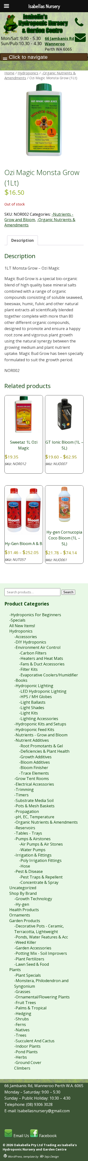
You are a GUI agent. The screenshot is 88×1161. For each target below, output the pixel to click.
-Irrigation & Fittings (33, 855)
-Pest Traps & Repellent (41, 877)
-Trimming (24, 789)
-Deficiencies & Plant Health (44, 751)
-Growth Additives (35, 757)
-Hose (24, 866)
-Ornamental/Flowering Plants (42, 997)
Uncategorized (22, 887)
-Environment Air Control (37, 647)
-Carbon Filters (32, 653)
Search (68, 592)
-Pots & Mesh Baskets (34, 806)
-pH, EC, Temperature (34, 817)
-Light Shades (31, 707)
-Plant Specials (27, 975)
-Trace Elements (34, 773)
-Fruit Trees (25, 1002)
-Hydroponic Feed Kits (34, 729)
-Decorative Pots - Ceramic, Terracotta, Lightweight (39, 928)
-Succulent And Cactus (34, 1041)
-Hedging (22, 1013)
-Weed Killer (25, 942)
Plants (15, 969)
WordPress (14, 1156)
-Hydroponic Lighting (33, 685)
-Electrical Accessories (34, 784)
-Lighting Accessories (38, 718)
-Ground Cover (27, 1062)
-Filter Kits (28, 669)
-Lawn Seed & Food (31, 964)
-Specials (17, 620)
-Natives (22, 1030)
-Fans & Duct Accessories (42, 664)
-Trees (20, 1035)
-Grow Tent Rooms (31, 778)
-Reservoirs (24, 827)
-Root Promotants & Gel (41, 746)
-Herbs (20, 1057)
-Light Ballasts (32, 702)
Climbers (22, 1068)
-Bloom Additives (34, 762)
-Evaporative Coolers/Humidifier (48, 675)
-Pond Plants (26, 1051)
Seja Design (51, 1156)
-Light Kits (28, 713)
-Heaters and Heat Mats (41, 658)
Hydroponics (28, 72)
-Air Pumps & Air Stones (41, 844)
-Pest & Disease (28, 871)
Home (9, 72)
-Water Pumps (32, 849)
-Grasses (22, 991)
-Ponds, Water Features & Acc (41, 937)
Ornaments (19, 915)
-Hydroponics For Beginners (35, 614)
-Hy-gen (21, 904)
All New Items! (22, 625)
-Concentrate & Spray (38, 882)
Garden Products (24, 920)
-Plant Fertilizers (29, 959)
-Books (20, 680)
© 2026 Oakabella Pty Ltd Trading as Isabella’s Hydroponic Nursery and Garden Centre (40, 1147)
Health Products (24, 909)
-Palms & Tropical (30, 1008)
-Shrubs (21, 1019)
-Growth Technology (33, 898)
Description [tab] (22, 240)
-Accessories (25, 636)
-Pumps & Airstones (32, 838)
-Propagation (26, 811)
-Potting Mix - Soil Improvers (40, 953)
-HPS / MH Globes (35, 696)
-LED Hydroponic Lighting (42, 691)
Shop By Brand (23, 893)
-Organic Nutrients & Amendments (46, 822)
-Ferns (20, 1024)
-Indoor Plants (27, 1046)
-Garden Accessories (32, 948)
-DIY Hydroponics (30, 642)
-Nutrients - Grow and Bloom (40, 735)
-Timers (21, 795)
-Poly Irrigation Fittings (40, 860)
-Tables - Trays (28, 833)
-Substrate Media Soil (34, 800)
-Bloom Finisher (33, 767)
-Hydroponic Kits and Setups (40, 724)
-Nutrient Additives (31, 740)
